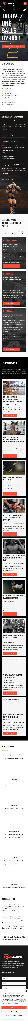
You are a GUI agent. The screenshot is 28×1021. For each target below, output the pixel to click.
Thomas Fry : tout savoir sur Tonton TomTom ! (12, 676)
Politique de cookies (7, 1018)
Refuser (14, 1011)
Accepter (14, 1007)
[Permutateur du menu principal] (25, 3)
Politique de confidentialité (18, 1018)
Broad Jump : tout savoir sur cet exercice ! (13, 478)
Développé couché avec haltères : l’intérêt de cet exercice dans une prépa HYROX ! (14, 439)
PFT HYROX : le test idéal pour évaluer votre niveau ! (13, 597)
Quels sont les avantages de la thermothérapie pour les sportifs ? (13, 517)
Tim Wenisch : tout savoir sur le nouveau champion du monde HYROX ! (14, 558)
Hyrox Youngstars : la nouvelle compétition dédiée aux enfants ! (13, 717)
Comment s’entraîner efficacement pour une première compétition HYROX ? (13, 399)
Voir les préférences (14, 1015)
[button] (26, 991)
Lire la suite (10, 415)
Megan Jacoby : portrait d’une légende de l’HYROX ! (13, 636)
